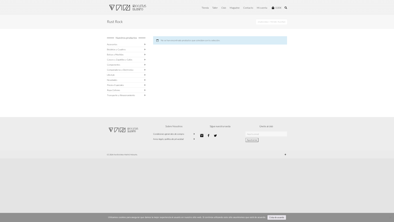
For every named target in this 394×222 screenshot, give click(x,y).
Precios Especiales (115, 85)
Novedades (112, 80)
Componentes (113, 64)
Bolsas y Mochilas (115, 54)
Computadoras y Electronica (120, 69)
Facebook (208, 135)
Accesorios (112, 44)
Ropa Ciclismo (113, 90)
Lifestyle (111, 75)
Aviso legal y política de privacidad (168, 139)
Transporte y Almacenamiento (121, 95)
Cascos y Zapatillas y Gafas (119, 59)
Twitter (215, 135)
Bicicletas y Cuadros (116, 49)
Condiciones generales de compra (168, 134)
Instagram (201, 135)
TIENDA (273, 22)
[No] (390, 217)
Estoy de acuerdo (276, 217)
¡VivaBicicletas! (263, 22)
